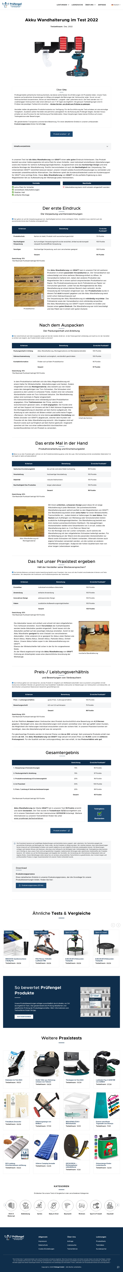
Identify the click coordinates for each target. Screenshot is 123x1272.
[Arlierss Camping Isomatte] (46, 1147)
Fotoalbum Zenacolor (13, 1121)
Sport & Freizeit (41, 932)
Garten (39, 1214)
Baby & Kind (53, 1214)
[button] (61, 146)
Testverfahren (72, 1249)
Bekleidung (25, 1214)
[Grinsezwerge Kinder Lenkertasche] (107, 1147)
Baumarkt (67, 1214)
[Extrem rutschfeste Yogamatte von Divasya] (107, 1105)
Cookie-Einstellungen (46, 1249)
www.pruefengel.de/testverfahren (28, 818)
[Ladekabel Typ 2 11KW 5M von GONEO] (107, 1063)
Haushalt (8, 932)
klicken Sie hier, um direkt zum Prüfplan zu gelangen (70, 104)
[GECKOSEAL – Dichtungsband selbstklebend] (77, 1147)
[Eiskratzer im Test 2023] (16, 1063)
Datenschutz (43, 1245)
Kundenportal (101, 1249)
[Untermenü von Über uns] (95, 4)
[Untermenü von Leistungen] (68, 4)
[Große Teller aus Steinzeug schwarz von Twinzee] (46, 1063)
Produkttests (101, 1241)
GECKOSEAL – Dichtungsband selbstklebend (71, 1165)
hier (43, 124)
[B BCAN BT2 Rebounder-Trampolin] (76, 942)
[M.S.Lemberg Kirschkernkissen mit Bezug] (16, 1147)
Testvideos (100, 1245)
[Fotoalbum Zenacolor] (16, 1105)
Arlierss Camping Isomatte (45, 1163)
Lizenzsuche (71, 1245)
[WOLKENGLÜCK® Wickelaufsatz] (77, 1105)
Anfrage (70, 1241)
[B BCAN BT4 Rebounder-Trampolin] (106, 942)
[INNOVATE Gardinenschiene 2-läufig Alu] (16, 942)
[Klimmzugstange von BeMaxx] (46, 1105)
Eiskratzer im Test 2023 (13, 1080)
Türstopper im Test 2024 (74, 1080)
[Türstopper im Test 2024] (77, 1063)
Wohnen (82, 1214)
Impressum (42, 1241)
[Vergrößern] (107, 389)
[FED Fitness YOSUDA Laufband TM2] (46, 942)
